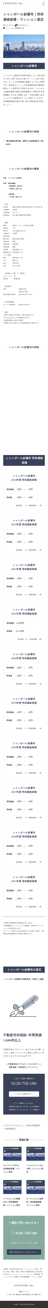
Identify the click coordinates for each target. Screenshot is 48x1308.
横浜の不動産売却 (33, 1125)
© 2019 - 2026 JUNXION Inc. (24, 1304)
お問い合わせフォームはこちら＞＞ (24, 1252)
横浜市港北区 (10, 1129)
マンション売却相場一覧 (15, 28)
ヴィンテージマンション (14, 1125)
